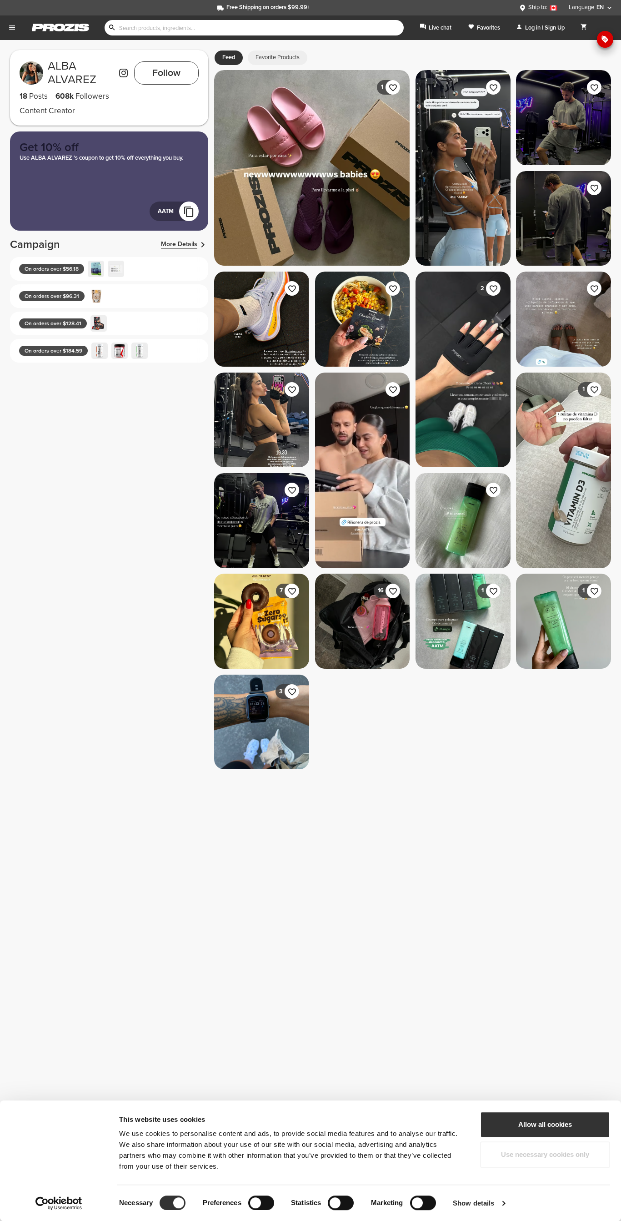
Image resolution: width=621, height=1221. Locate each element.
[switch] (261, 1203)
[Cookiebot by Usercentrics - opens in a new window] (59, 1203)
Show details (473, 1203)
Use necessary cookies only (545, 1154)
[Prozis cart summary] (584, 27)
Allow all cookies (545, 1124)
